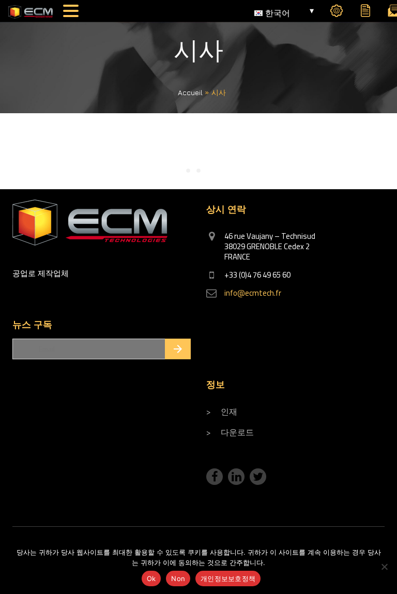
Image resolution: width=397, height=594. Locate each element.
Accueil (190, 92)
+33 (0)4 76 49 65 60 (257, 275)
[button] (72, 11)
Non (178, 578)
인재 (229, 411)
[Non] (384, 566)
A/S (336, 13)
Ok (151, 578)
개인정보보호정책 (228, 578)
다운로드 (237, 432)
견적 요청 (365, 13)
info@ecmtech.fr (252, 293)
